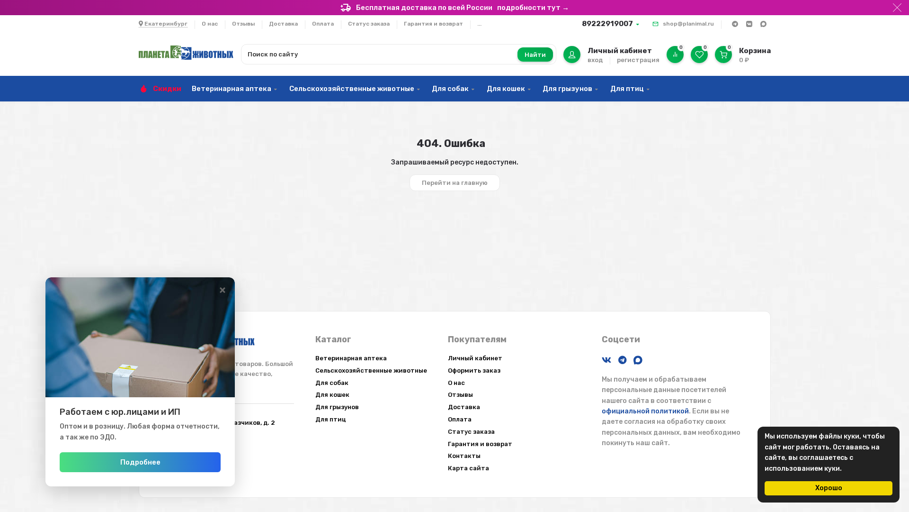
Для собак (450, 88)
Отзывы (243, 23)
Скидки (167, 88)
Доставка (283, 23)
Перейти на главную (455, 182)
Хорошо (828, 488)
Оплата (323, 23)
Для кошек (506, 88)
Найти (535, 54)
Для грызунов (567, 88)
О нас (210, 23)
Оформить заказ (474, 370)
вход (595, 60)
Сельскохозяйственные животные (351, 88)
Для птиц (627, 88)
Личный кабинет (475, 358)
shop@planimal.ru (688, 23)
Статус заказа (369, 23)
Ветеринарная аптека (231, 88)
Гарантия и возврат (433, 23)
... (479, 23)
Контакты (464, 455)
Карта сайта (468, 468)
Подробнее (140, 462)
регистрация (638, 60)
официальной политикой (645, 411)
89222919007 (607, 23)
